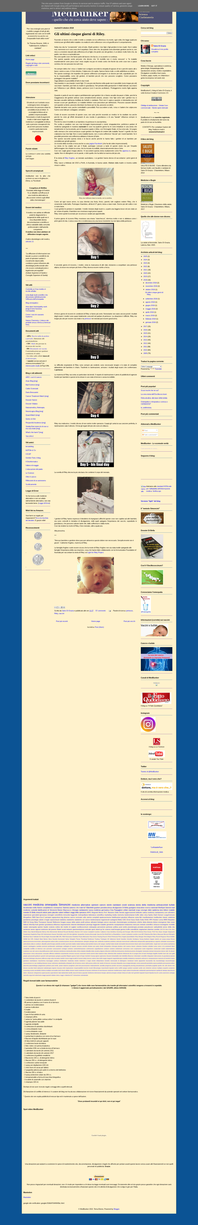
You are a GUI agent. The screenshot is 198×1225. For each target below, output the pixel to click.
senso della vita (169, 927)
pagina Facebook (95, 143)
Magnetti (95, 912)
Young (141, 939)
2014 (145, 336)
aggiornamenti (130, 912)
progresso (108, 965)
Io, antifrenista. (146, 408)
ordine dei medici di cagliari (65, 927)
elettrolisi (57, 953)
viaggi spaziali (46, 975)
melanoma (128, 924)
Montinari (26, 937)
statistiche (70, 920)
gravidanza (49, 924)
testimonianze (130, 915)
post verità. (55, 965)
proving (133, 965)
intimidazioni (81, 924)
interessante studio (33, 366)
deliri (51, 951)
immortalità (115, 956)
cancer (25, 946)
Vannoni (168, 908)
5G (164, 929)
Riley (56, 613)
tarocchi (75, 973)
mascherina (41, 961)
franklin (160, 953)
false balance (99, 953)
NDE (25, 922)
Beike (120, 920)
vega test (32, 975)
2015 (145, 333)
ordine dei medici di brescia (101, 963)
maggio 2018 (151, 309)
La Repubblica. (116, 934)
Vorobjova (136, 939)
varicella (26, 975)
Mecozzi (166, 934)
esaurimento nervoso (67, 953)
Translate (158, 369)
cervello (84, 946)
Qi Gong (30, 922)
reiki (64, 968)
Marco (155, 934)
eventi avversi (90, 953)
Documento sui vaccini (38, 348)
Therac (78, 939)
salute (61, 912)
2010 (145, 350)
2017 (145, 326)
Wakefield (90, 908)
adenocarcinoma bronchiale (32, 941)
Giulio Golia (139, 920)
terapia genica (120, 929)
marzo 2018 (150, 315)
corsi (131, 949)
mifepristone (100, 961)
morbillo (172, 924)
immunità (66, 915)
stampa (165, 970)
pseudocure (148, 927)
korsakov (57, 958)
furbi (36, 924)
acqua (164, 939)
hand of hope (80, 956)
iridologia (32, 958)
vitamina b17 (69, 975)
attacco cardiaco (36, 944)
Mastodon (27, 1197)
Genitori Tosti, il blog (33, 458)
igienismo (103, 956)
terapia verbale (117, 973)
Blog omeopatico (32, 303)
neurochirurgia (170, 961)
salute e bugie (44, 920)
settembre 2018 (152, 299)
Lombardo (129, 934)
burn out (160, 944)
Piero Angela (122, 937)
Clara (108, 932)
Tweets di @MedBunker (150, 772)
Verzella (129, 939)
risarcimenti (105, 968)
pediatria (160, 963)
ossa (124, 963)
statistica (63, 920)
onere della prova (87, 963)
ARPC (89, 912)
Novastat (52, 937)
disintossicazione (130, 951)
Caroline (97, 932)
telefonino (91, 973)
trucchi (156, 973)
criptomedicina (170, 949)
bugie (155, 944)
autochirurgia (51, 944)
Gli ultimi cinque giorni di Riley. (79, 34)
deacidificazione (45, 951)
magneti (109, 958)
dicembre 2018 (151, 283)
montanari (130, 961)
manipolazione (153, 958)
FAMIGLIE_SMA (156, 852)
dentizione (62, 951)
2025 (145, 256)
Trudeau (97, 939)
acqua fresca (170, 939)
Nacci (31, 937)
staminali (154, 908)
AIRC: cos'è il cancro (33, 377)
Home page (95, 621)
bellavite (139, 912)
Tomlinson (91, 939)
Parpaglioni (118, 910)
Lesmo (123, 934)
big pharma (65, 917)
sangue (125, 968)
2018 (145, 280)
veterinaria (38, 975)
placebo (55, 912)
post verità (123, 927)
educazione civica (29, 953)
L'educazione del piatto (34, 469)
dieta (144, 922)
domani (151, 951)
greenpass (52, 956)
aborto (157, 939)
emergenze (162, 922)
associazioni (171, 941)
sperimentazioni (151, 970)
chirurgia (75, 910)
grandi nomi (45, 956)
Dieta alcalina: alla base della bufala (154, 398)
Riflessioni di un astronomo (36, 481)
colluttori (150, 946)
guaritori (97, 908)
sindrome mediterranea (115, 970)
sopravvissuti (54, 920)
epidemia (155, 910)
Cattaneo (103, 932)
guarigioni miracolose (137, 908)
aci (160, 939)
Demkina (113, 932)
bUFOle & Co (31, 450)
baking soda (84, 944)
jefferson (44, 958)
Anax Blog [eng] (31, 381)
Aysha (150, 915)
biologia (100, 922)
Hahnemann (47, 934)
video (142, 915)
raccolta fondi (32, 968)
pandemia (27, 920)
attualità (44, 944)
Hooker (155, 920)
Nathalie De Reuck (39, 937)
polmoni (48, 965)
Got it (154, 6)
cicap (138, 910)
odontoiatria (62, 963)
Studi (33, 343)
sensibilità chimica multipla (42, 970)
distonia (150, 922)
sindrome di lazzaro (85, 970)
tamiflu (71, 973)
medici (77, 961)
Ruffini (173, 937)
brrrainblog (30, 446)
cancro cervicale (76, 917)
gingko (25, 956)
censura (79, 946)
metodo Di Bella (29, 912)
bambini (91, 944)
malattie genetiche (107, 924)
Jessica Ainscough (90, 934)
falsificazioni (116, 917)
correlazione (131, 922)
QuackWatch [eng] (33, 415)
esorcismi (83, 953)
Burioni (77, 932)
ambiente (101, 941)
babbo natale (76, 944)
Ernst (128, 920)
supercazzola (45, 973)
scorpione (171, 968)
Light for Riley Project (95, 552)
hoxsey (93, 956)
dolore (155, 922)
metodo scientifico (146, 924)
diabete (83, 951)
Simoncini (64, 904)
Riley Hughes (70, 158)
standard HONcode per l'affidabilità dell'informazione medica (158, 488)
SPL (32, 939)
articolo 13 (29, 241)
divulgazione (117, 908)
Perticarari (115, 937)
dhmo (79, 951)
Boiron (60, 910)
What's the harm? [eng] (34, 432)
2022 (145, 266)
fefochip (32, 924)
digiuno (102, 951)
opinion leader (43, 927)
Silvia (36, 922)
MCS (143, 934)
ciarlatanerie (83, 910)
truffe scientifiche (132, 929)
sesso (33, 929)
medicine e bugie (85, 961)
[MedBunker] (157, 685)
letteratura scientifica (96, 915)
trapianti (142, 973)
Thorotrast (84, 939)
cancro (102, 905)
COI (81, 932)
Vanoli (118, 939)
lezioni (81, 958)
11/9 (161, 929)
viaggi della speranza (78, 912)
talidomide (65, 973)
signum (38, 929)
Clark (155, 915)
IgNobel (74, 934)
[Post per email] (109, 611)
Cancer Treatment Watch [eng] (37, 396)
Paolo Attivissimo (84, 937)
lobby (85, 958)
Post (146, 430)
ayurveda (69, 944)
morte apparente (139, 961)
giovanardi (31, 956)
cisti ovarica (127, 946)
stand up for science (103, 929)
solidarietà (142, 970)
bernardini (122, 944)
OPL (60, 937)
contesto (70, 949)
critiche (139, 922)
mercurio (136, 924)
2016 (145, 330)
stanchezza (171, 970)
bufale (172, 905)
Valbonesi (113, 939)
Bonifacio (72, 932)
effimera (51, 953)
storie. (25, 973)
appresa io (126, 151)
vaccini (61, 613)
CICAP (28, 454)
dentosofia (69, 951)
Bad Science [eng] (32, 385)
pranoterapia (132, 927)
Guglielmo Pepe (36, 934)
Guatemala (26, 934)
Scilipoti (36, 939)
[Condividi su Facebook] (62, 607)
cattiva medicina (148, 912)
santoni (130, 968)
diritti (112, 951)
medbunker (63, 961)
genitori (41, 924)
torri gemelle (135, 973)
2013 (145, 340)
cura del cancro (34, 951)
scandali (135, 968)
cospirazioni (138, 949)
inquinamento (65, 924)
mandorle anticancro (141, 958)
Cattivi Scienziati (32, 388)
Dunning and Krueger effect (125, 932)
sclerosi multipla (157, 968)
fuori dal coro (167, 953)
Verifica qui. (157, 491)
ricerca (147, 908)
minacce (157, 924)
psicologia (34, 920)
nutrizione (55, 963)
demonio (56, 951)
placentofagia (33, 965)
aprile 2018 (150, 312)
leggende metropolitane (79, 915)
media (114, 915)
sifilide (67, 970)
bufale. (151, 944)
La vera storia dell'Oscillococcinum (154, 394)
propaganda (126, 965)
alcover (72, 941)
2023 (145, 263)
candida (38, 946)
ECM (136, 932)
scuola (32, 970)
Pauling (99, 937)
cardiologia (59, 946)
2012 (145, 343)
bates (112, 944)
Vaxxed (49, 922)
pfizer (173, 963)
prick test (78, 965)
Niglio (48, 937)
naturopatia (33, 927)
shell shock (61, 970)
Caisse (85, 932)
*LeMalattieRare (157, 847)
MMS (165, 920)
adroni (53, 941)
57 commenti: (101, 611)
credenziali (157, 949)
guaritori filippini (66, 956)
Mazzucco (67, 910)
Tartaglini (72, 939)
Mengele (172, 934)
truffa (34, 908)
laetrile (62, 958)
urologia (172, 973)
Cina (111, 910)
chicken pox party (93, 946)
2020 (145, 273)
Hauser (54, 934)
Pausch (105, 937)
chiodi (101, 946)
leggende (96, 924)
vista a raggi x (60, 975)
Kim (110, 934)
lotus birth (99, 958)
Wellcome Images (59, 922)
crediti (163, 949)
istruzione (38, 958)
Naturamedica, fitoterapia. (35, 407)
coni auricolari (47, 949)
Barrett (33, 932)
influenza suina (133, 917)
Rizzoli (158, 937)
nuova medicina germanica (99, 910)
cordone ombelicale (116, 949)
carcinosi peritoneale (48, 946)
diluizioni (108, 951)
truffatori (67, 912)
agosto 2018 (150, 302)
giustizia (124, 917)
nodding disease (42, 963)
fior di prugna (134, 953)
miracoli (39, 912)
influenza (56, 924)
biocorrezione (130, 944)
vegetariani (143, 929)
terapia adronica (107, 973)
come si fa (161, 946)
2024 (145, 260)
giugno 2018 (150, 305)
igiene (98, 956)
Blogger (116, 1209)
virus (146, 915)
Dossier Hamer (31, 400)
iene (161, 910)
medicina (38, 904)
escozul (76, 953)
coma (155, 946)
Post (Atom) (99, 627)
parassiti (143, 963)
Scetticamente (31, 484)
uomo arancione (164, 973)
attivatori (94, 922)
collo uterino (87, 917)
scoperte (165, 968)
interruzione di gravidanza (162, 956)
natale (25, 927)
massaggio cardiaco (52, 961)
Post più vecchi (129, 621)
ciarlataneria (159, 912)
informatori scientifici (140, 956)
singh (124, 970)
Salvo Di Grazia (160, 46)
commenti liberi (170, 946)
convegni (143, 910)
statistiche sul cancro (82, 920)
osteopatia (93, 927)
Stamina (66, 908)
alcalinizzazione (64, 941)
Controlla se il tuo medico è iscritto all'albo (36, 290)
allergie (92, 941)
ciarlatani (117, 905)
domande (146, 951)
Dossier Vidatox (32, 404)
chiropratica (107, 946)
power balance (63, 965)
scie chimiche (147, 968)
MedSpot (161, 908)
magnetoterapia (117, 958)
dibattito (88, 951)
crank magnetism (147, 949)
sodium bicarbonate (132, 970)
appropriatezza (150, 941)
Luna (139, 934)
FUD (153, 932)
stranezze (31, 973)
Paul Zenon (93, 937)
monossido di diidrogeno (118, 961)
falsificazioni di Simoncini (47, 910)
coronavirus (57, 908)
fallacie (25, 924)
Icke (70, 934)
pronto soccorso (117, 965)
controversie (90, 949)
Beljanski (39, 932)
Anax (29, 932)
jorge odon (50, 958)
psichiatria (148, 965)
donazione (157, 951)
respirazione (69, 968)
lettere (166, 910)
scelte (140, 968)
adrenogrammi (46, 941)
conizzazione (57, 949)
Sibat (41, 939)
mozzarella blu (150, 961)
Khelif (106, 934)
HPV (150, 920)
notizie (44, 912)
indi (120, 956)
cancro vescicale (110, 922)
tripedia (151, 973)
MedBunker (156, 683)
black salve (138, 944)
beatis (117, 944)
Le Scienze (30, 473)
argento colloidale (160, 941)
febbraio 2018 (151, 319)
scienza (131, 905)
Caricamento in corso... (149, 448)
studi (113, 929)
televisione (98, 973)
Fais (156, 932)
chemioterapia (122, 922)
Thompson (42, 922)
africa (57, 941)
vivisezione (76, 975)
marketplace (33, 961)
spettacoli (159, 970)
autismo (72, 908)
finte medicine (118, 953)
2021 (145, 270)
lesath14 (75, 958)
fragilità (155, 953)
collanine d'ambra (141, 946)
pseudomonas (140, 965)
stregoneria (37, 973)
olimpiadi (69, 963)
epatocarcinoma (105, 917)
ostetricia (171, 917)
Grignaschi (171, 932)
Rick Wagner (148, 937)
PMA (63, 937)
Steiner (45, 939)
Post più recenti (62, 621)
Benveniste (53, 932)
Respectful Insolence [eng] (35, 423)
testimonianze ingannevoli (100, 920)
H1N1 (146, 920)
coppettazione (98, 949)
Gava (133, 920)
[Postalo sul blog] (57, 607)
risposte (111, 968)
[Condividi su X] (60, 607)
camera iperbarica (169, 944)
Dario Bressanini (32, 392)
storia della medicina (145, 905)
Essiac (149, 932)
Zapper (152, 939)
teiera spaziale (83, 973)
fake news (171, 922)
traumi (147, 973)
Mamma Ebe (149, 934)
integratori (150, 956)
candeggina (32, 946)
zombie (156, 929)
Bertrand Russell (63, 932)
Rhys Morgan (139, 937)
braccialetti (145, 944)
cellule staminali (129, 910)
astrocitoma (27, 944)
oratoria (52, 927)
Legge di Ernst (44, 503)
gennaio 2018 (151, 322)
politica (115, 927)
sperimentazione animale (82, 929)
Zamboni (146, 939)
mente (94, 961)
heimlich (87, 956)
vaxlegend (113, 920)
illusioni (109, 956)
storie (109, 905)
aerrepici (48, 917)
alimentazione (78, 941)
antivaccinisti (162, 905)
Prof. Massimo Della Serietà (114, 912)
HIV (42, 934)
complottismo (48, 908)
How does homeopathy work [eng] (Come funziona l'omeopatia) (36, 309)
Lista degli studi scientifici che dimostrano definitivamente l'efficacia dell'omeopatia (37, 297)
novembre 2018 (152, 286)
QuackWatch (131, 937)
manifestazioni (148, 917)
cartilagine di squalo (69, 946)
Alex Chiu (168, 929)
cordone (106, 949)
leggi (71, 958)
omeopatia (51, 904)
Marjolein (171, 920)
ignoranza (43, 915)
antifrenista (133, 941)
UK (108, 939)
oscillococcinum (82, 927)
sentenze (26, 929)
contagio (64, 949)
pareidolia (149, 963)
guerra (74, 956)
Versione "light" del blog (150, 501)
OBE (57, 937)
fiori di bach (142, 953)
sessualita (54, 970)
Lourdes (135, 934)
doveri (173, 951)
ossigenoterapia (131, 963)
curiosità (34, 910)
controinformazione (80, 949)
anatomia (107, 941)
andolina (113, 941)
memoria (120, 915)
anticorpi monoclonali (123, 941)
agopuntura (56, 917)
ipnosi (173, 956)
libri (140, 917)
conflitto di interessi (36, 949)
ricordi (91, 968)
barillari (108, 944)
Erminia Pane (142, 932)
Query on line (31, 419)
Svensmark (61, 939)
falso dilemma (108, 953)
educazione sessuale (42, 953)
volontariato (84, 975)
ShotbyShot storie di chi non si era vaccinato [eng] (37, 427)
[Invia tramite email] (55, 607)
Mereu (101, 912)
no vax (34, 963)
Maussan (160, 934)
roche (116, 968)
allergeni (86, 941)
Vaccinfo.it (29, 436)
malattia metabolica (129, 958)
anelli (82, 922)
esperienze (27, 915)
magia (105, 958)
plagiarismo (42, 965)
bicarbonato (27, 908)
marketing (108, 915)
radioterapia (47, 968)
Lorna (161, 920)
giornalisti (35, 915)
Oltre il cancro (31, 477)
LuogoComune (169, 915)
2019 (145, 276)
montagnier (164, 924)
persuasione (167, 963)
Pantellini (75, 937)
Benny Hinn (46, 932)
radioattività (158, 927)
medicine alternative (81, 905)
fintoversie (126, 953)
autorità (57, 944)
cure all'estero (169, 912)
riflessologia (97, 968)
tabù (60, 973)
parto (50, 912)
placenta (26, 965)
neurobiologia (160, 961)
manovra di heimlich (164, 958)
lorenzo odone (91, 958)
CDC (124, 920)
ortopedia (119, 963)
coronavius (126, 949)
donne (163, 951)
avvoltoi (62, 944)
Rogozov (163, 937)
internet (73, 924)
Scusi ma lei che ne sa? (150, 390)
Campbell (91, 932)
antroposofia (141, 941)
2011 (145, 347)
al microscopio (31, 358)
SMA (34, 917)
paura (155, 963)
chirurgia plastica (117, 946)
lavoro (67, 958)
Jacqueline (81, 934)
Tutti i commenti (150, 435)
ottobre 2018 (150, 289)
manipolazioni (119, 924)
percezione (101, 927)
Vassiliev (123, 939)
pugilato (154, 965)
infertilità (124, 956)
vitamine (150, 929)
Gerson (160, 915)
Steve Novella (52, 939)
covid (124, 905)
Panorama (69, 937)
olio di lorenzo (76, 963)
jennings (89, 924)
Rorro (168, 937)
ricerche (85, 968)
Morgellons (27, 917)
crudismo (26, 951)
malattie (172, 910)
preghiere (72, 965)
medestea (71, 961)
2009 (145, 353)
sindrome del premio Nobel (51, 929)
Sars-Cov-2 (40, 917)
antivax (87, 922)
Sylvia (67, 939)
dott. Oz (168, 951)
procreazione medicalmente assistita (93, 965)
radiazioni (40, 968)
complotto (26, 949)
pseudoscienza (106, 908)
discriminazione (119, 951)
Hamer (39, 908)
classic (133, 946)
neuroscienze (27, 963)
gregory (58, 956)
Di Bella (125, 908)
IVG (68, 934)
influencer (130, 956)
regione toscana (57, 968)
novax (49, 963)
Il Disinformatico (32, 462)
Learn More (143, 6)
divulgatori (139, 951)
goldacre (38, 956)
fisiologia (150, 953)
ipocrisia (26, 958)
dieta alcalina (95, 951)
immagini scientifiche (55, 915)
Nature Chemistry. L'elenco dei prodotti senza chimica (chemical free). (38, 322)
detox (75, 951)
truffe (137, 915)
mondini (107, 961)
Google (165, 932)
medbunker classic (161, 917)
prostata (141, 927)
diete (150, 910)
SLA (29, 939)
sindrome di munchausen (99, 970)
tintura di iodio (126, 973)
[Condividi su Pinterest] (64, 607)
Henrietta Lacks (61, 934)
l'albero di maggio (32, 465)
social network (67, 929)
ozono (138, 963)
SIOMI (25, 939)
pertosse (87, 319)
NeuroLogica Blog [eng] (34, 411)
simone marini (74, 970)
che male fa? (81, 908)
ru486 (120, 968)
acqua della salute (73, 922)
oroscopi (113, 963)
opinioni (94, 905)
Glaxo (160, 932)
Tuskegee (103, 939)
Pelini (109, 937)
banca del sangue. (100, 944)
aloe (96, 941)
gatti (173, 953)
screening (26, 970)
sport (93, 929)
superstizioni (54, 973)
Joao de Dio (100, 934)
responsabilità (78, 968)
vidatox (53, 975)
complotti (95, 917)
